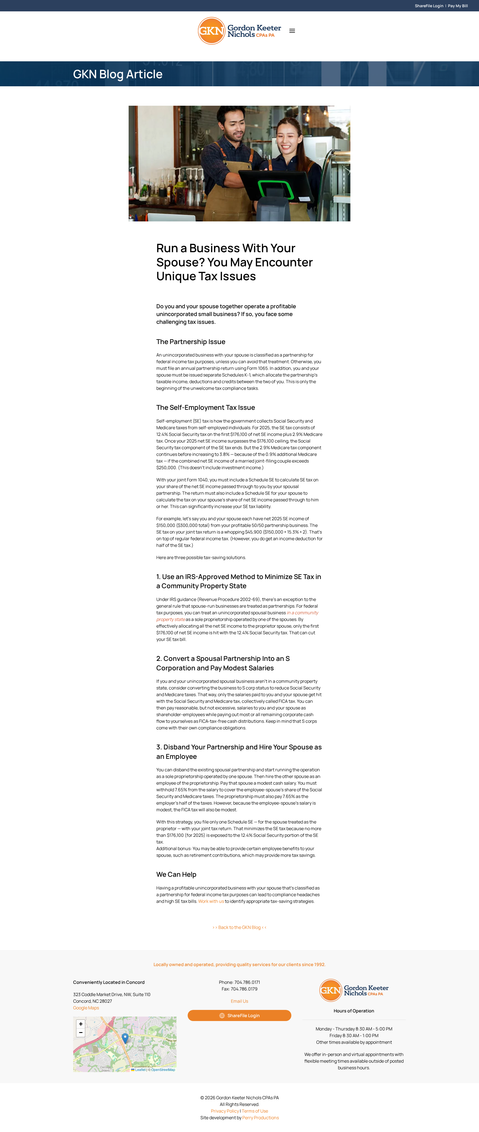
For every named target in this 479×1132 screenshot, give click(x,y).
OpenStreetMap (163, 1069)
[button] (292, 31)
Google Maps (86, 1008)
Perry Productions (260, 1118)
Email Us (239, 1001)
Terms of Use (255, 1111)
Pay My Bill (458, 5)
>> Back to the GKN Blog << (239, 927)
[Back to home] (239, 31)
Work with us (211, 901)
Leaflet (140, 1069)
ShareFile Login (429, 5)
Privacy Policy (225, 1111)
